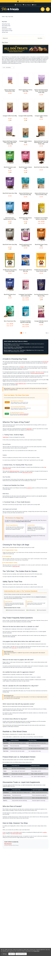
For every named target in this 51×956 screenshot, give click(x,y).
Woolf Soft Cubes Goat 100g (10, 244)
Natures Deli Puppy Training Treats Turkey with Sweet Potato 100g (10, 142)
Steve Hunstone (8, 843)
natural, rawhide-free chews (20, 383)
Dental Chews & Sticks (6, 28)
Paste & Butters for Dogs (7, 30)
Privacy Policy (36, 951)
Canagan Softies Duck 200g (10, 115)
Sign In (25, 4)
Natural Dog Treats (6, 23)
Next (47, 332)
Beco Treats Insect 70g (10, 321)
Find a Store (19, 4)
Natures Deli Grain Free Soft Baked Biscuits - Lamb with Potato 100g (41, 142)
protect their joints (16, 566)
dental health (29, 428)
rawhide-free (29, 487)
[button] (23, 38)
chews (22, 366)
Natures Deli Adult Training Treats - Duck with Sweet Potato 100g (41, 91)
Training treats (5, 437)
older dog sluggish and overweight (37, 373)
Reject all (11, 954)
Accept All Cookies (21, 954)
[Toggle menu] (43, 9)
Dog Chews (4, 27)
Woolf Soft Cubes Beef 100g (41, 167)
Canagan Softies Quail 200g (25, 115)
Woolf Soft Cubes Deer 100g (10, 193)
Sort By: (4, 67)
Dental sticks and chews (14, 471)
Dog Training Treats (6, 25)
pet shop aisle (45, 361)
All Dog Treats (5, 32)
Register (29, 4)
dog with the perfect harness (16, 833)
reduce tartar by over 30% (27, 472)
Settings (5, 954)
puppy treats (14, 647)
